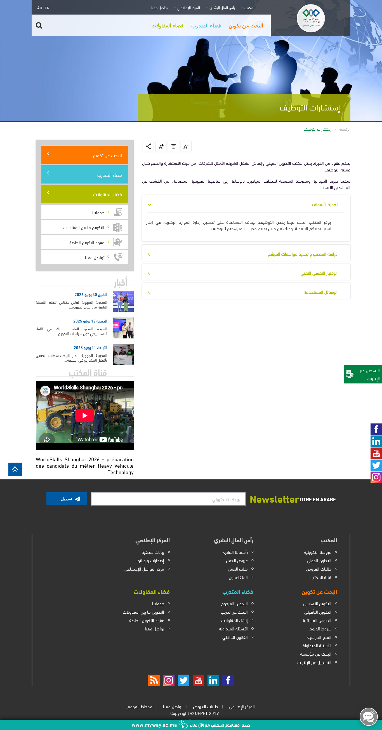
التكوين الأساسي (317, 603)
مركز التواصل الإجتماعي (144, 568)
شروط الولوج (320, 628)
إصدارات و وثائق (150, 560)
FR (47, 7)
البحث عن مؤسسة (315, 653)
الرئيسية (344, 128)
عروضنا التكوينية (317, 552)
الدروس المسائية (317, 620)
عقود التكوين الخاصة (146, 620)
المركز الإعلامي (242, 706)
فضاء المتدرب (109, 174)
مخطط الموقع (140, 706)
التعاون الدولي (319, 560)
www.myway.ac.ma (155, 724)
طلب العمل (238, 568)
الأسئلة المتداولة (317, 645)
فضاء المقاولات (107, 193)
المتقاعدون (238, 577)
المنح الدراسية (319, 637)
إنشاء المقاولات (234, 620)
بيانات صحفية (153, 552)
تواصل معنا (159, 7)
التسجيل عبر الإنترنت (314, 662)
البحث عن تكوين (107, 154)
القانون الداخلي (235, 637)
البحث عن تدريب (234, 611)
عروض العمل (237, 560)
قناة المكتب (320, 577)
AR (39, 7)
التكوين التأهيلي (317, 611)
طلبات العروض (318, 568)
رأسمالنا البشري (235, 552)
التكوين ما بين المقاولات (143, 611)
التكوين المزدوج (234, 603)
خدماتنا (158, 603)
